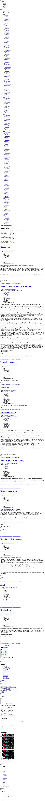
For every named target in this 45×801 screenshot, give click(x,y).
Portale (4, 7)
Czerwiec (7, 17)
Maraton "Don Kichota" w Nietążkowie (16, 286)
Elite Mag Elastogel (6, 688)
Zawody (15, 290)
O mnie (4, 5)
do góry (1, 659)
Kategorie (4, 3)
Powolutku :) (5, 387)
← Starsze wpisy (6, 645)
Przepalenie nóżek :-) (8, 362)
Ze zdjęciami (11, 251)
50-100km (6, 251)
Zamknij (2, 680)
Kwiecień (7, 20)
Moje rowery (5, 4)
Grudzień (7, 30)
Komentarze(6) (13, 289)
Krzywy (4, 780)
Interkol (11, 290)
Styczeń (7, 28)
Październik (7, 33)
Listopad (7, 31)
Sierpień (7, 15)
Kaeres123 (4, 779)
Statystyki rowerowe (11, 715)
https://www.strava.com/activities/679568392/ (8, 510)
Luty (6, 23)
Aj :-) (2, 585)
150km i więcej (7, 290)
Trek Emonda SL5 (5, 686)
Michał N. (4, 776)
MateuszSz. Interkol (6, 786)
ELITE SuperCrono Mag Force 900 (8, 689)
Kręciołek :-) (5, 610)
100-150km (6, 416)
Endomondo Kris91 (6, 796)
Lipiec (7, 16)
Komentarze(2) (15, 541)
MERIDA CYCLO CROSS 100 (8, 687)
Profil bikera (10, 714)
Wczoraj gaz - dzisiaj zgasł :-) (12, 460)
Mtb (4, 673)
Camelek (4, 772)
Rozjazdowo (5, 247)
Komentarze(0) (13, 249)
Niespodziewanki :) (8, 412)
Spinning (3, 691)
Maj (6, 19)
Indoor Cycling (6, 671)
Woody (4, 771)
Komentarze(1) (14, 463)
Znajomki (4, 6)
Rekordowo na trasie (8, 491)
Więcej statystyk (4, 243)
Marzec (7, 21)
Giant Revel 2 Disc (5, 690)
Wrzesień (7, 34)
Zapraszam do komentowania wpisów (7, 283)
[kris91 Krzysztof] (8, 736)
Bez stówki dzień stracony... (11, 539)
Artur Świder (5, 778)
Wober (4, 782)
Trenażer (5, 675)
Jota (3, 783)
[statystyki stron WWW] (11, 657)
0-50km (5, 366)
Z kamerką (5, 676)
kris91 (3, 1)
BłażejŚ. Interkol (5, 784)
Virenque (4, 774)
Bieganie (5, 670)
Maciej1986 (5, 775)
